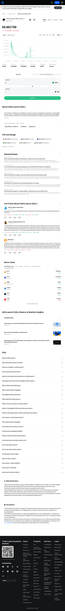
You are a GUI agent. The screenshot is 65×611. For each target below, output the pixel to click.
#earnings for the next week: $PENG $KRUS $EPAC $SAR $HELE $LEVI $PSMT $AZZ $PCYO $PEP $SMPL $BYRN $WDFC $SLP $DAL (32, 211)
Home (3, 14)
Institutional (47, 547)
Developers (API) (47, 574)
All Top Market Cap (32, 303)
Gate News (58, 547)
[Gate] (2, 2)
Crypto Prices (11, 14)
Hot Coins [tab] (27, 266)
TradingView (47, 591)
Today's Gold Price (58, 590)
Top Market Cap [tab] (9, 266)
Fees (45, 557)
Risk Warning (26, 563)
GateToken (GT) (26, 585)
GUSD (24, 589)
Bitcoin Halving (59, 562)
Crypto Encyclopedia (58, 554)
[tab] (44, 20)
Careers (25, 547)
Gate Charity (37, 589)
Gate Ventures (27, 602)
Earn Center (37, 557)
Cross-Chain (47, 594)
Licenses (25, 579)
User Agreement (8, 522)
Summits (25, 600)
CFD (35, 566)
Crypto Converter (57, 599)
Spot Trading (37, 552)
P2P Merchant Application (48, 583)
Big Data (57, 568)
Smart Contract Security (46, 569)
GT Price (57, 573)
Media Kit (25, 572)
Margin (35, 555)
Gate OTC (36, 586)
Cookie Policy (27, 569)
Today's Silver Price (58, 594)
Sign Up (57, 2)
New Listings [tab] (19, 266)
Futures (36, 563)
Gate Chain (26, 592)
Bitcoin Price (58, 576)
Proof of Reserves (25, 575)
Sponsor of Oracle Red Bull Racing (27, 554)
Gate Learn (58, 544)
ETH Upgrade (58, 565)
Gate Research (57, 558)
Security (25, 582)
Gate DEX (36, 595)
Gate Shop (37, 592)
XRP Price (57, 583)
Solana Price (58, 586)
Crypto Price (58, 570)
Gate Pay (36, 575)
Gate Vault (37, 598)
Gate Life (36, 580)
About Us (25, 544)
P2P (35, 544)
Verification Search (47, 578)
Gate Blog (57, 550)
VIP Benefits (47, 544)
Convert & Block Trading (37, 548)
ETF (35, 560)
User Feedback (47, 551)
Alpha (35, 572)
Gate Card (36, 578)
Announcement (48, 555)
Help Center (47, 560)
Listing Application (47, 564)
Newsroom (26, 550)
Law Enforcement (26, 596)
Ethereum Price (57, 580)
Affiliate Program (46, 587)
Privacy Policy (27, 566)
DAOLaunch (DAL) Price (24, 14)
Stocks (36, 569)
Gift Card (36, 583)
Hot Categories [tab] (36, 266)
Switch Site (58, 7)
